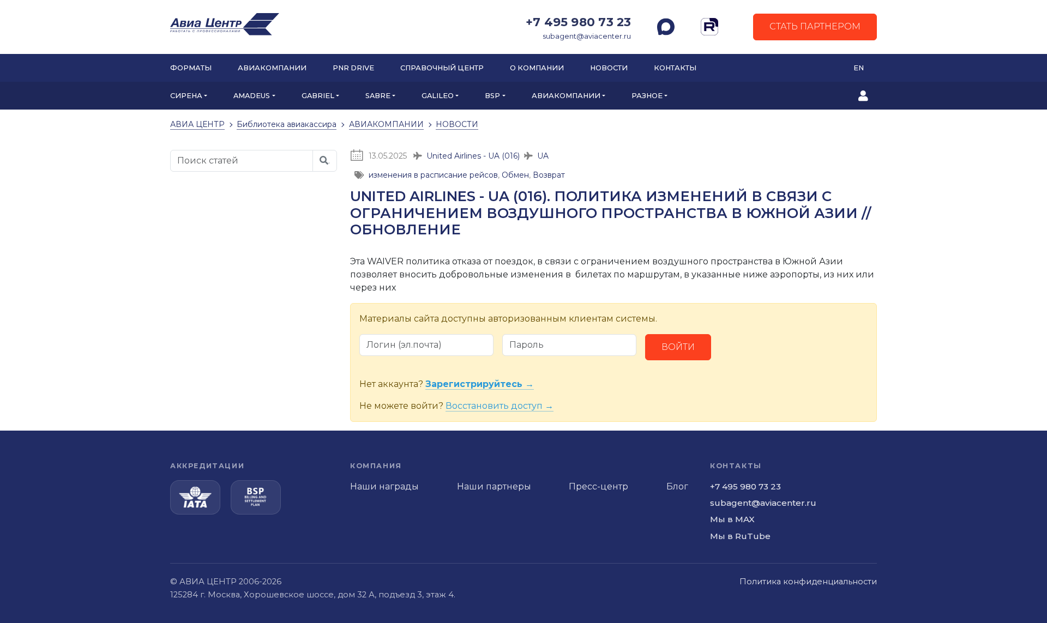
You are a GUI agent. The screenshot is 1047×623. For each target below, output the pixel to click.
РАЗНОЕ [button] (647, 96)
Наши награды (384, 486)
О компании (537, 68)
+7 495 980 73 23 (578, 22)
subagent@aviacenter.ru (587, 36)
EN (858, 68)
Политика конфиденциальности (808, 581)
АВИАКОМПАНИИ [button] (566, 96)
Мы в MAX (732, 519)
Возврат (549, 175)
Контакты (675, 68)
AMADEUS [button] (251, 96)
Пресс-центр (598, 486)
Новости (609, 68)
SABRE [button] (377, 96)
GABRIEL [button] (318, 96)
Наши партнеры (494, 486)
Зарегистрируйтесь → (479, 384)
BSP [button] (492, 96)
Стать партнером (815, 26)
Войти (678, 347)
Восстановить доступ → (499, 406)
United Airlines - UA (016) (473, 156)
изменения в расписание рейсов (433, 175)
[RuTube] (709, 26)
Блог (677, 486)
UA (543, 156)
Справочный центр (442, 68)
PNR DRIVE (353, 68)
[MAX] (666, 26)
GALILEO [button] (438, 96)
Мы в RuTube (740, 536)
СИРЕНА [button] (186, 96)
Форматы (191, 68)
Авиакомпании (272, 68)
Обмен (515, 175)
